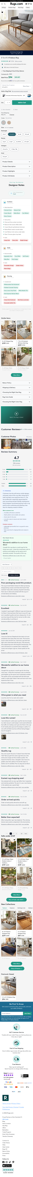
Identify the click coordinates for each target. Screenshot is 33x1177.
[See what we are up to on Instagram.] (7, 1162)
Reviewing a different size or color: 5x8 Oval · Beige (13, 621)
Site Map (5, 1125)
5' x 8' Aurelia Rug (23, 888)
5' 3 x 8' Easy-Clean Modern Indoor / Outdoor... (7, 861)
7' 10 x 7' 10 (14, 149)
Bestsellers (5, 1130)
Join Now (27, 1013)
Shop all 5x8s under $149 (16, 899)
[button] (16, 12)
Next (26, 833)
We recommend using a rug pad (20, 91)
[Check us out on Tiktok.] (10, 1162)
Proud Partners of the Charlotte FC (12, 1117)
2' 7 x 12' (27, 141)
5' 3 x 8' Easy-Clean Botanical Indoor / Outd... (7, 889)
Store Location (6, 1123)
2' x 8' (11, 141)
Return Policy (6, 1151)
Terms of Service (14, 1019)
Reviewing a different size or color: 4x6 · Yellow (12, 766)
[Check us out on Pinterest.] (13, 1162)
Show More (16, 375)
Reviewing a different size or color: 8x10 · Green (13, 596)
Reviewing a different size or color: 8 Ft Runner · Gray (14, 652)
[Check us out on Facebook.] (3, 1162)
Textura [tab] (4, 908)
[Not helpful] (31, 599)
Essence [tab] (12, 908)
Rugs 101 (4, 1149)
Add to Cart (22, 102)
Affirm (4, 1128)
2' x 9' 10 (18, 141)
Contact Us (5, 1140)
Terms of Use (6, 1103)
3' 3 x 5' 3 (12, 134)
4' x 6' (19, 134)
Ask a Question (6, 109)
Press (3, 1155)
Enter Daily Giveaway (8, 1134)
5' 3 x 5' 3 (5, 149)
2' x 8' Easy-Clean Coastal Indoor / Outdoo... (7, 369)
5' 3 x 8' (27, 134)
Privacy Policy (4, 1019)
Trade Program (6, 1132)
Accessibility (5, 1153)
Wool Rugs (20, 7)
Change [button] (12, 114)
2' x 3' (4, 134)
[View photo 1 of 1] (3, 704)
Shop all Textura (16, 968)
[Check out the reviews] (8, 1171)
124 (21, 833)
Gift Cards (5, 1119)
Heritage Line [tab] (21, 908)
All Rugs (4, 7)
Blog (3, 1121)
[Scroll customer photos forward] (29, 443)
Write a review (18, 61)
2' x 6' (4, 141)
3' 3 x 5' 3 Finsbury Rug (8, 997)
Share (16, 109)
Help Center (5, 1147)
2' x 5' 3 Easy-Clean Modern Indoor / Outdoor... (23, 369)
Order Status (6, 1142)
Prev (7, 833)
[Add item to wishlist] (14, 321)
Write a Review (15, 575)
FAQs (3, 1145)
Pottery (28, 7)
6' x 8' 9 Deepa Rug (7, 341)
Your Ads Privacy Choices (10, 1107)
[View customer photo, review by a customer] (6, 444)
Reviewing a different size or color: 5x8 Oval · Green (14, 700)
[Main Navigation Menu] (2, 4)
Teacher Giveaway (7, 1136)
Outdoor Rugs (11, 7)
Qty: (2, 102)
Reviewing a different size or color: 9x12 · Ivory (14, 555)
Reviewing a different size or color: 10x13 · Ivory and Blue (15, 787)
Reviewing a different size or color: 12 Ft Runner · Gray (14, 733)
